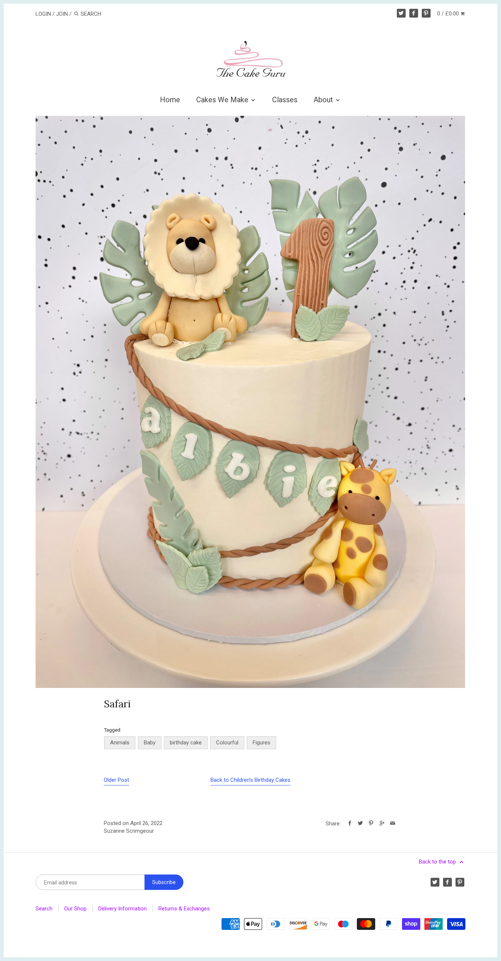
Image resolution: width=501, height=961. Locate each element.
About (324, 99)
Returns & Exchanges (184, 908)
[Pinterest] (426, 13)
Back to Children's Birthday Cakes (250, 780)
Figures (261, 742)
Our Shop (75, 908)
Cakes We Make (223, 99)
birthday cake (186, 742)
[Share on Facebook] (349, 823)
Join (62, 14)
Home (170, 99)
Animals (119, 742)
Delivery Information (122, 908)
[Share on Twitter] (360, 823)
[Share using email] (392, 823)
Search (44, 908)
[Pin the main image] (370, 823)
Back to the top (438, 861)
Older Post (116, 780)
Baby (150, 742)
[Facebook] (413, 13)
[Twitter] (401, 13)
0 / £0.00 (448, 13)
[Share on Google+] (381, 823)
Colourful (227, 742)
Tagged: (112, 730)
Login (43, 14)
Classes (284, 99)
